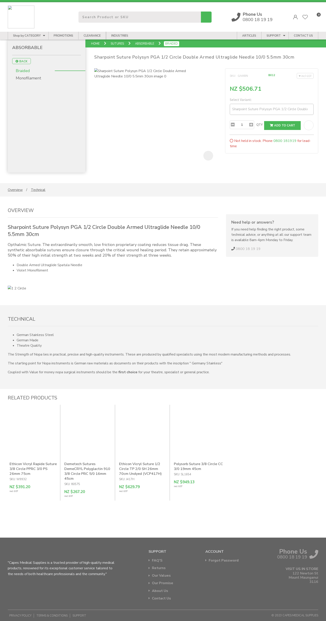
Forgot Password (224, 560)
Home (95, 44)
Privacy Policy (20, 616)
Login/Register (295, 17)
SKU (232, 76)
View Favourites (305, 17)
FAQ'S (157, 560)
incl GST (306, 76)
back (22, 61)
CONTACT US (303, 36)
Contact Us (161, 598)
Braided (171, 44)
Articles (249, 36)
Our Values (161, 576)
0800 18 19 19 (258, 17)
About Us (160, 591)
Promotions (63, 36)
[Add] (251, 125)
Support (274, 36)
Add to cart (284, 126)
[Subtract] (232, 125)
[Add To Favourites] (309, 125)
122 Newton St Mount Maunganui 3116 (303, 577)
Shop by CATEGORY (27, 36)
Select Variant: (241, 99)
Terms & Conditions (52, 616)
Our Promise (162, 583)
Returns (159, 568)
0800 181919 (285, 140)
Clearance (92, 36)
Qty (259, 125)
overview (15, 189)
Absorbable (144, 44)
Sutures (117, 44)
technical (38, 189)
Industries (119, 36)
